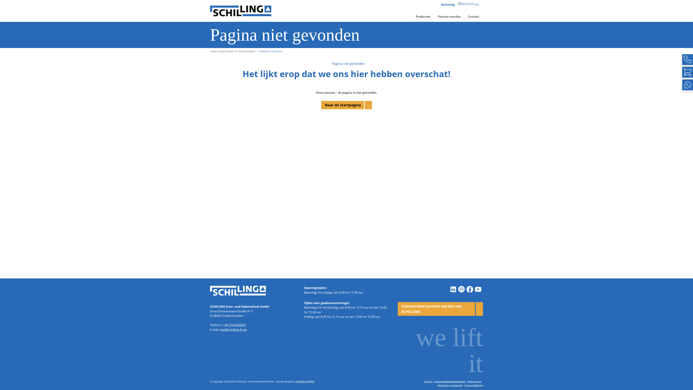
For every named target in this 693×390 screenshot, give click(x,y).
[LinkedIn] (453, 289)
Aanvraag (448, 4)
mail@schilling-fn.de (233, 330)
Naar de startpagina (343, 105)
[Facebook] (470, 289)
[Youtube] (478, 289)
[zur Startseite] (240, 11)
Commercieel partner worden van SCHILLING (431, 309)
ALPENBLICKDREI (305, 381)
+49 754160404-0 (234, 325)
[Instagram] (461, 289)
